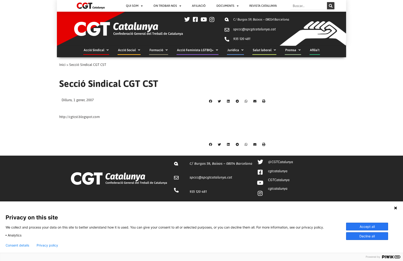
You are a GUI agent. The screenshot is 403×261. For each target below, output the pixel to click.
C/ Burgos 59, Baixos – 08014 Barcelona (261, 19)
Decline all (367, 236)
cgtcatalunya (277, 171)
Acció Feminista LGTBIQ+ (195, 50)
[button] (210, 101)
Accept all (367, 227)
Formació (156, 50)
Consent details (17, 245)
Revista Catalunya (263, 5)
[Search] (330, 5)
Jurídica (233, 50)
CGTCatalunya (278, 180)
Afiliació (199, 5)
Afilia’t (315, 50)
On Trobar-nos (165, 5)
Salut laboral (262, 50)
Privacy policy (47, 245)
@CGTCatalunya (280, 162)
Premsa (290, 50)
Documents (225, 5)
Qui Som (132, 5)
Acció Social (127, 50)
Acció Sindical (94, 50)
